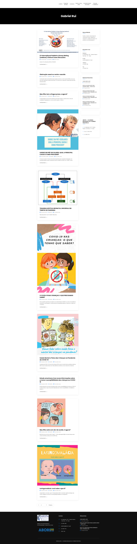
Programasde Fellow (66, 4)
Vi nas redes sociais (57, 76)
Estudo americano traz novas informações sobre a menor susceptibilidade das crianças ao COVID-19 (58, 380)
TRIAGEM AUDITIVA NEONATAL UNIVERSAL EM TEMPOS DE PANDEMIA (55, 209)
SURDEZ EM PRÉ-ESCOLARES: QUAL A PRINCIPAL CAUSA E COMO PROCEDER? (56, 153)
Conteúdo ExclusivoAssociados (87, 4)
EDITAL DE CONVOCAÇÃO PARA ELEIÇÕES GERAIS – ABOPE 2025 (89, 86)
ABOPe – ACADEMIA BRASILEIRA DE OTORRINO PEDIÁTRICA (70, 541)
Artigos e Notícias (56, 96)
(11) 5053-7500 (63, 523)
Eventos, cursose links (79, 4)
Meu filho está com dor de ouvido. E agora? (55, 430)
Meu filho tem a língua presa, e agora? (53, 94)
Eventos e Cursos (56, 59)
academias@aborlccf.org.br (66, 526)
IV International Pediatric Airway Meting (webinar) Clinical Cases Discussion (54, 56)
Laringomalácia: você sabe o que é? (52, 488)
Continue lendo (43, 64)
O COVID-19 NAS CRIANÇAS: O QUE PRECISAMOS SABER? (56, 296)
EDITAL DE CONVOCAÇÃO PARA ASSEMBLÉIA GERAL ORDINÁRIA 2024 (90, 97)
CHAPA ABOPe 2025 (86, 81)
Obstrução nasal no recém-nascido (52, 74)
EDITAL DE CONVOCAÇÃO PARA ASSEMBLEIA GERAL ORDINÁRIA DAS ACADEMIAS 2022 (89, 103)
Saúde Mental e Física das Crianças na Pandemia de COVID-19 (57, 359)
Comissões (72, 3)
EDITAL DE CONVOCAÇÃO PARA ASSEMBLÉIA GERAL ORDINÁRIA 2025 (90, 91)
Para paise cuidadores (95, 4)
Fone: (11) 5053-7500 (88, 131)
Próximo (50, 505)
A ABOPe (60, 3)
